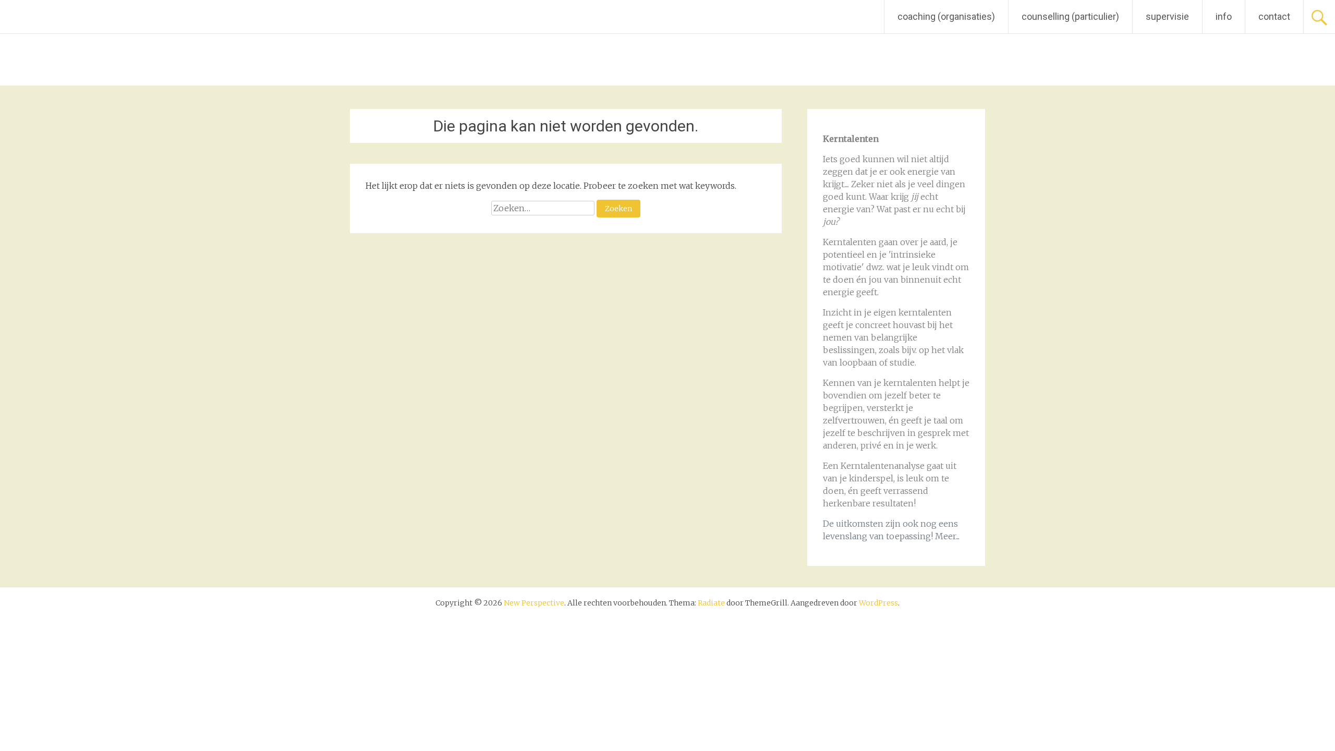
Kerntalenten (850, 242)
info (1224, 16)
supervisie (1167, 16)
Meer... (947, 536)
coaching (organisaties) (946, 16)
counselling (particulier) (1070, 16)
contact (1274, 16)
